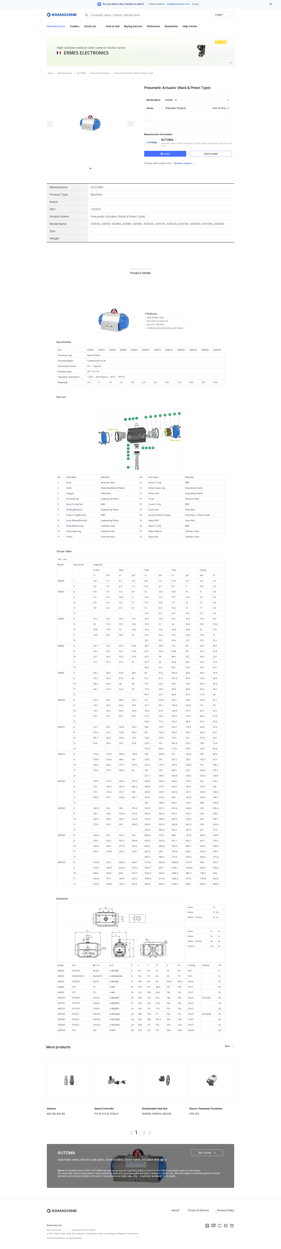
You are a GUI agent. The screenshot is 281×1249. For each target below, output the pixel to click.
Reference (153, 26)
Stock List (90, 26)
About (175, 1210)
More (227, 1046)
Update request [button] (183, 163)
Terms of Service (198, 1210)
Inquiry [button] (166, 153)
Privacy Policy (225, 1210)
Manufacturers (56, 26)
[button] (273, 1224)
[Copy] (195, 4)
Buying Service (133, 26)
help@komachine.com (178, 4)
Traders (74, 26)
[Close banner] (270, 4)
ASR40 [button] (169, 100)
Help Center (190, 26)
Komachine (171, 26)
